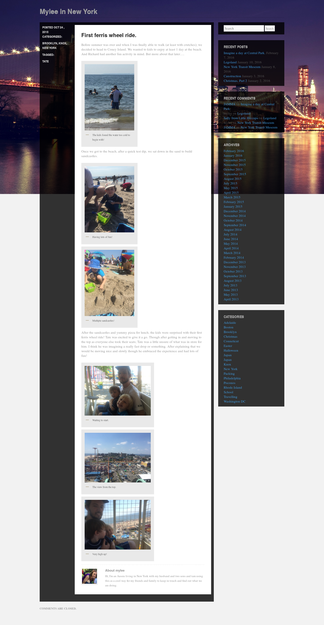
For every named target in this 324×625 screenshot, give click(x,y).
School (228, 392)
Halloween (231, 350)
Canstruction (232, 76)
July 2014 (230, 234)
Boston (228, 327)
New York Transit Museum (242, 66)
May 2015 (231, 188)
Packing (229, 373)
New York (49, 48)
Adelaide (230, 322)
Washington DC (235, 401)
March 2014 (232, 252)
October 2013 (233, 271)
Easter (228, 345)
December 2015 (235, 160)
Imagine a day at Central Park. (244, 53)
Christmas (230, 336)
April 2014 (231, 248)
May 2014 (231, 243)
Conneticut (231, 341)
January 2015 (233, 206)
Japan (228, 355)
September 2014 (235, 225)
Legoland (230, 62)
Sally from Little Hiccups (241, 118)
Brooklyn (49, 43)
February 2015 (234, 202)
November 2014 (235, 215)
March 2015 (232, 197)
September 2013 (235, 276)
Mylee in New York (68, 11)
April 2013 (231, 299)
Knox (62, 43)
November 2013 (235, 266)
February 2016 (234, 151)
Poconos (229, 382)
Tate (45, 61)
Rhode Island (233, 387)
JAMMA (229, 104)
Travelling (230, 396)
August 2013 (233, 280)
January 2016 (233, 155)
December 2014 (235, 211)
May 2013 (231, 294)
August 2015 (233, 178)
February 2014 (234, 257)
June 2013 (231, 290)
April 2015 (231, 192)
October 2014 (233, 220)
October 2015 (233, 169)
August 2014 (233, 229)
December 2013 (235, 262)
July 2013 (230, 285)
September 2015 (235, 174)
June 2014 (231, 239)
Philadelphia (232, 378)
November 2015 (235, 164)
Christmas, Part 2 (235, 80)
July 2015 (230, 183)
